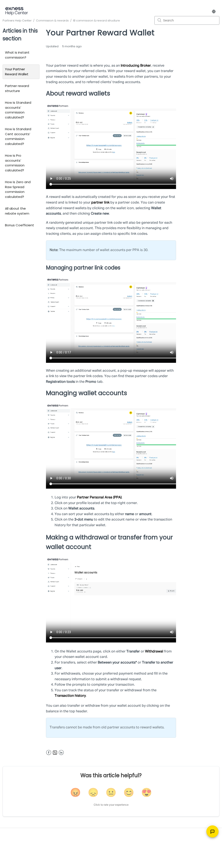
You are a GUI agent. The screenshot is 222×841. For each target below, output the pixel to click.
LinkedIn (61, 752)
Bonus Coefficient (19, 225)
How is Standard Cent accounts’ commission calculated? (18, 136)
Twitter (55, 752)
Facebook (48, 752)
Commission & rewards (52, 20)
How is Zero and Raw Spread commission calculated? (18, 189)
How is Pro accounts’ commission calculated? (14, 162)
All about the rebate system (17, 211)
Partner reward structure (17, 88)
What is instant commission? (17, 55)
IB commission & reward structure (96, 20)
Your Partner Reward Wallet (16, 71)
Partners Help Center (17, 20)
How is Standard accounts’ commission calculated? (18, 110)
